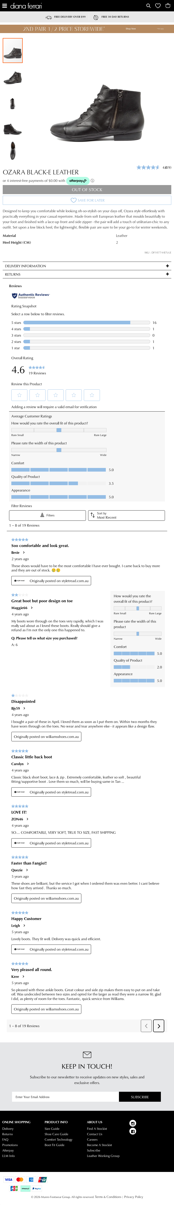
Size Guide (52, 1128)
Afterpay (8, 1150)
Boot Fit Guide (54, 1145)
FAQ (5, 1139)
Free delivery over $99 (70, 17)
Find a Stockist (97, 1128)
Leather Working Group (103, 1156)
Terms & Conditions (108, 1197)
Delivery (8, 1128)
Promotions (10, 1145)
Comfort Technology (58, 1139)
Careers (92, 1139)
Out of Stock (87, 189)
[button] (13, 75)
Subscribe (140, 1096)
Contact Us (94, 1134)
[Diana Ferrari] (77, 6)
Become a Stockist (99, 1145)
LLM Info (8, 1156)
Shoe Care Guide (56, 1134)
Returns (7, 1134)
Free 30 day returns (115, 17)
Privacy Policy (133, 1197)
